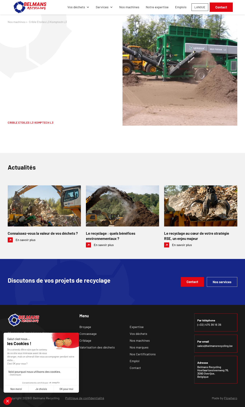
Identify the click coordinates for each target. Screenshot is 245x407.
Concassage (88, 333)
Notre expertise (157, 7)
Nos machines (129, 7)
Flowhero (230, 398)
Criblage (85, 340)
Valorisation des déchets (97, 347)
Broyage (85, 327)
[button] (78, 7)
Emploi (135, 361)
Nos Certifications (143, 354)
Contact (221, 7)
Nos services (222, 282)
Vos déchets (138, 333)
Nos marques (139, 347)
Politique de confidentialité (84, 398)
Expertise (137, 327)
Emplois (181, 7)
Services (102, 7)
